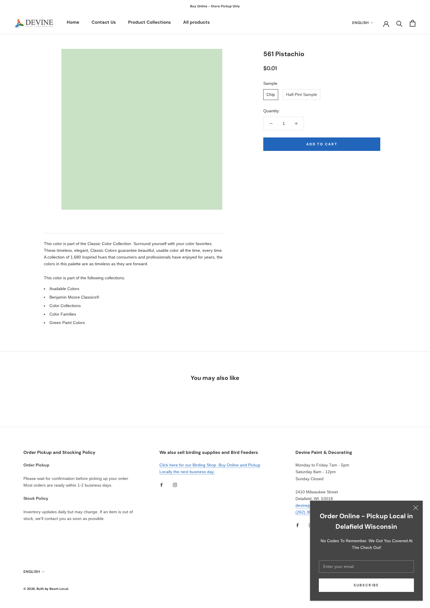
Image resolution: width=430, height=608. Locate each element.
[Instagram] (175, 484)
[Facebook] (161, 484)
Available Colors (64, 288)
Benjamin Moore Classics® (74, 297)
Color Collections (65, 305)
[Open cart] (412, 23)
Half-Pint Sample (301, 94)
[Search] (399, 23)
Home (73, 22)
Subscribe (366, 585)
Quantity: (271, 110)
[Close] (415, 507)
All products (196, 22)
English (360, 22)
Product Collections (149, 22)
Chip (270, 94)
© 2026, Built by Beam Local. (46, 589)
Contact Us (104, 22)
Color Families (62, 314)
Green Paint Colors (67, 322)
